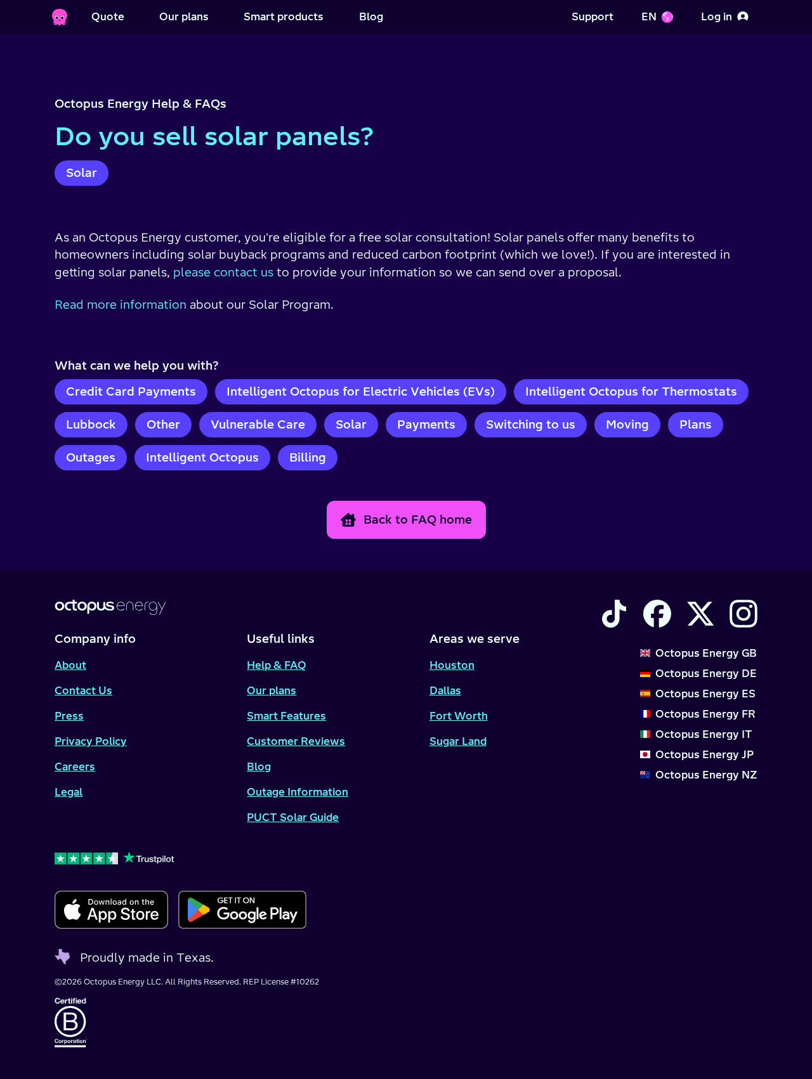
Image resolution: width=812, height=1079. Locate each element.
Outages (90, 457)
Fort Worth (458, 715)
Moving (627, 424)
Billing (307, 457)
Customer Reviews (296, 741)
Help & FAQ (276, 665)
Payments (426, 424)
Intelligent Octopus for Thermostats (631, 391)
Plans (695, 424)
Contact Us (83, 690)
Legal (68, 791)
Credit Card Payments (131, 391)
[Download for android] (242, 910)
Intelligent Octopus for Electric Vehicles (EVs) (360, 391)
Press (69, 715)
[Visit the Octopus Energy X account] (700, 614)
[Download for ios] (111, 910)
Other (163, 424)
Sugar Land (458, 741)
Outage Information (297, 791)
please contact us (223, 272)
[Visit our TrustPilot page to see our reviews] (180, 857)
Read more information (121, 304)
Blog (259, 766)
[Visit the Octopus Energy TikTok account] (614, 614)
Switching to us (530, 424)
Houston (452, 665)
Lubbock (91, 424)
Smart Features (286, 715)
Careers (75, 766)
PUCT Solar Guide (293, 817)
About (70, 665)
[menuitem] (108, 17)
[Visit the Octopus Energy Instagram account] (743, 614)
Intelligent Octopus (202, 457)
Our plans (271, 690)
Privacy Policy (91, 741)
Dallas (445, 690)
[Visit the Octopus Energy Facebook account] (657, 614)
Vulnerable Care (258, 424)
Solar (81, 172)
